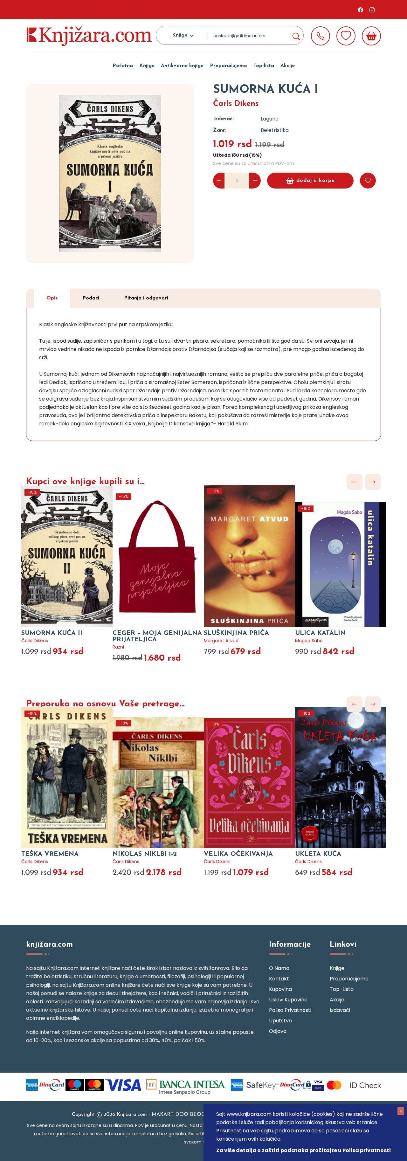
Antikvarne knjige (182, 65)
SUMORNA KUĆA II (51, 633)
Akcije (287, 65)
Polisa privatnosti (290, 1010)
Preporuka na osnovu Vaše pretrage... (105, 704)
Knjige (147, 65)
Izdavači (340, 1010)
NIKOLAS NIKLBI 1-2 (145, 854)
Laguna (270, 118)
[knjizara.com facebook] (360, 9)
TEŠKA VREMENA (50, 854)
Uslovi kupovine (288, 999)
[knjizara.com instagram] (372, 9)
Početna (123, 65)
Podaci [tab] (90, 298)
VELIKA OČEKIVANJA (238, 854)
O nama (279, 968)
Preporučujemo (228, 65)
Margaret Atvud (221, 640)
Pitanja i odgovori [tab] (146, 298)
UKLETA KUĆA (318, 854)
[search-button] (296, 35)
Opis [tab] (52, 298)
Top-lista (263, 65)
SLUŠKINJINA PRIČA (236, 633)
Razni (118, 647)
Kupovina (280, 989)
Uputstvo (280, 1020)
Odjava (277, 1031)
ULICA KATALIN (320, 633)
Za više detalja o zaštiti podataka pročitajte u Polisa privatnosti (303, 1150)
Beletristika (275, 130)
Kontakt (279, 978)
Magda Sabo (309, 640)
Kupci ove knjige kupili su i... (85, 481)
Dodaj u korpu (315, 180)
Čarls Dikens (236, 104)
